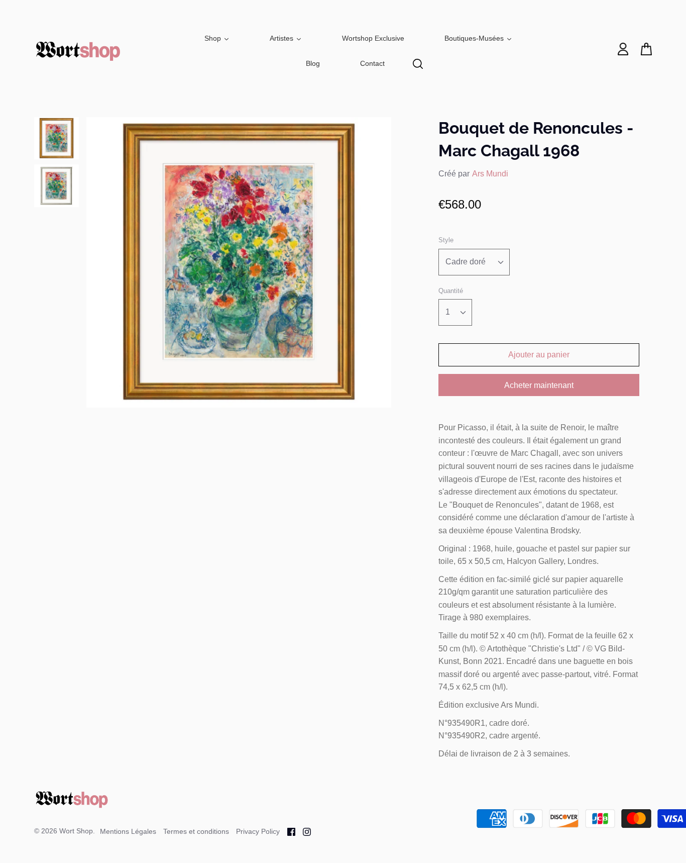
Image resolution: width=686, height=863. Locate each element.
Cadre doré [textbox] (465, 261)
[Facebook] (287, 831)
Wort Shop (76, 831)
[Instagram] (303, 831)
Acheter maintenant (539, 385)
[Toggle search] (418, 63)
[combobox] (474, 262)
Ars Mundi (490, 173)
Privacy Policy (258, 831)
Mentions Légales (128, 831)
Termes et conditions (196, 831)
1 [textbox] (447, 312)
